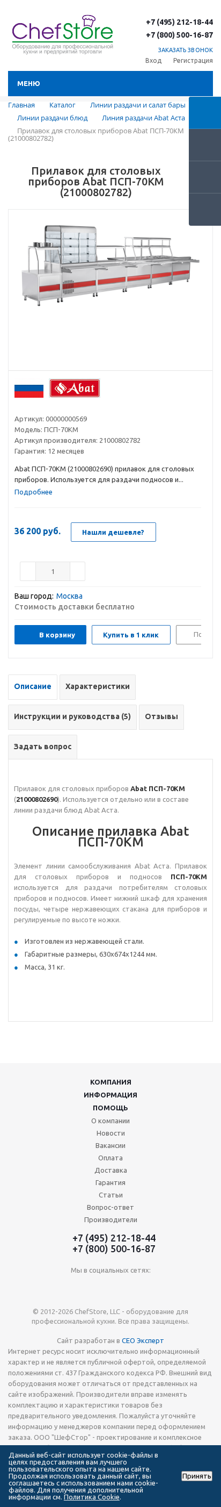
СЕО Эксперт (143, 1340)
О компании (110, 1120)
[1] (19, 405)
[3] (40, 405)
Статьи (111, 1195)
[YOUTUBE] (110, 1288)
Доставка (110, 1170)
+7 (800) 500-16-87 (179, 35)
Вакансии (110, 1145)
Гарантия (110, 1182)
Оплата (110, 1157)
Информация (110, 1095)
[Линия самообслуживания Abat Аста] (110, 293)
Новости (111, 1133)
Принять (196, 1476)
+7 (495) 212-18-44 (179, 22)
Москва (69, 596)
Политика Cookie (92, 1497)
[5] (60, 405)
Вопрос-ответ (110, 1207)
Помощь (110, 1107)
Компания (110, 1082)
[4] (50, 405)
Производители (110, 1219)
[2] (30, 405)
